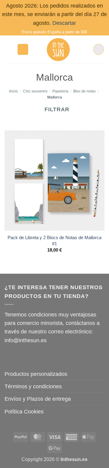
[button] (9, 49)
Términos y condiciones (33, 386)
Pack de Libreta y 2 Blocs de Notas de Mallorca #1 (54, 240)
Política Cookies (24, 412)
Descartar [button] (64, 23)
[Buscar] (23, 49)
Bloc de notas (84, 91)
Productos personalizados (36, 374)
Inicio (13, 91)
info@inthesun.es (26, 340)
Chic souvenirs (35, 91)
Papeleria (60, 91)
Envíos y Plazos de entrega (38, 399)
